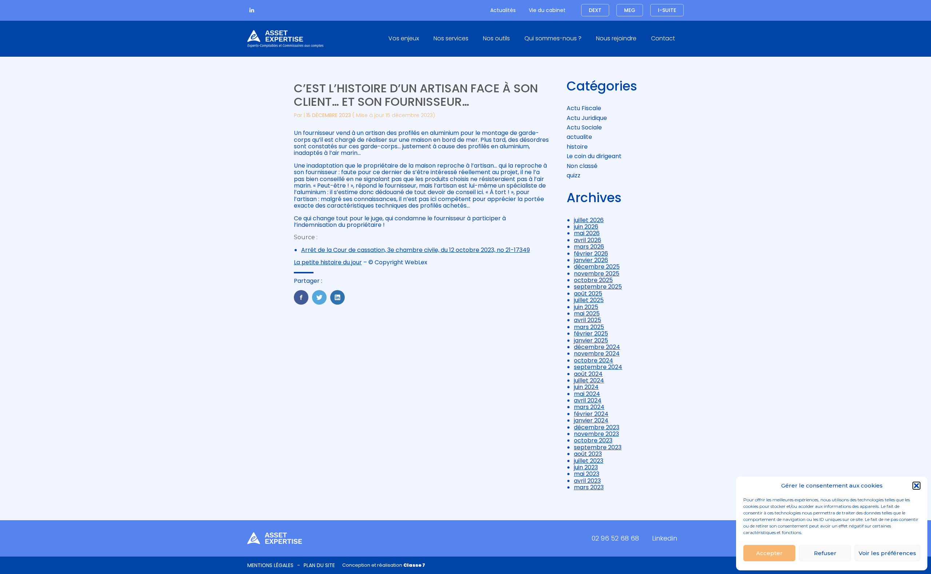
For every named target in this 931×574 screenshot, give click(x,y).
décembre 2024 (597, 347)
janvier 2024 (591, 420)
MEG (629, 10)
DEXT (595, 10)
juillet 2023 (588, 461)
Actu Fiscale (584, 108)
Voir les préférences (887, 553)
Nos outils (496, 38)
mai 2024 (587, 394)
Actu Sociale (584, 127)
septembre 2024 (598, 367)
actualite (579, 137)
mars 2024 (589, 407)
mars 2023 (589, 487)
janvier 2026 (591, 260)
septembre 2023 (598, 447)
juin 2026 (586, 226)
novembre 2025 (596, 273)
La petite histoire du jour (328, 262)
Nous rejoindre (616, 38)
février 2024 (591, 414)
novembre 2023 (596, 434)
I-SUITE (667, 10)
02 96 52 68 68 (615, 538)
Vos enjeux (403, 38)
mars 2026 (589, 246)
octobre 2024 (593, 360)
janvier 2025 (591, 340)
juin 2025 (586, 307)
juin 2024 (586, 387)
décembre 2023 (596, 427)
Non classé (582, 166)
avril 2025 (587, 320)
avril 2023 (587, 481)
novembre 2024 (597, 353)
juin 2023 (586, 467)
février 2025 (591, 333)
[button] (916, 485)
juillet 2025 (589, 300)
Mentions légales (270, 565)
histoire (577, 147)
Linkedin (664, 538)
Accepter (769, 553)
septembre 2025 (598, 286)
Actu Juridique (587, 118)
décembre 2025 (597, 266)
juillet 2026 (589, 220)
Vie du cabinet (547, 10)
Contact (663, 38)
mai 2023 (586, 474)
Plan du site (319, 565)
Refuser (825, 553)
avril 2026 (587, 240)
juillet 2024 (589, 380)
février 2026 (591, 253)
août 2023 (588, 454)
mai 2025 (587, 313)
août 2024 (588, 374)
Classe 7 (414, 565)
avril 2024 (588, 400)
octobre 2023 (593, 440)
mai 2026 (587, 233)
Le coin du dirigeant (594, 156)
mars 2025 (589, 327)
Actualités (503, 10)
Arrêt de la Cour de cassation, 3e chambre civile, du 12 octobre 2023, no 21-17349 (415, 250)
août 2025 (588, 293)
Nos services (450, 38)
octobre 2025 (593, 280)
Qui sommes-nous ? (553, 38)
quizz (573, 175)
